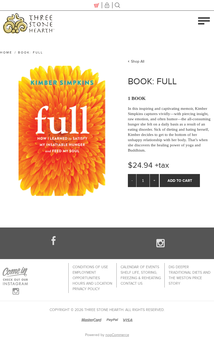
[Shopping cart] (96, 5)
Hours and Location (92, 283)
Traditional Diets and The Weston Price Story (190, 278)
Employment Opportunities (86, 275)
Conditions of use (90, 267)
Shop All (137, 61)
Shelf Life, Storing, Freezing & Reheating (141, 275)
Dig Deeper (179, 267)
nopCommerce (117, 335)
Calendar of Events (140, 267)
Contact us (131, 283)
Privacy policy (86, 289)
